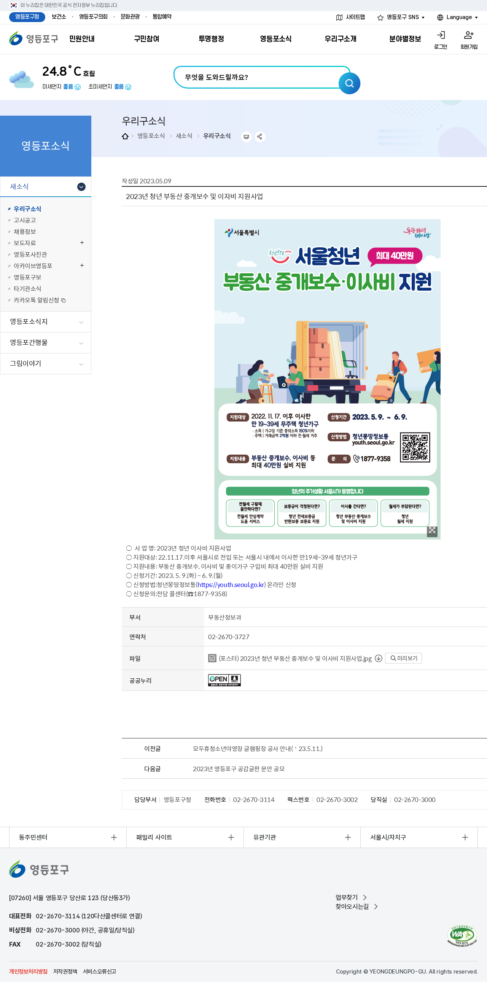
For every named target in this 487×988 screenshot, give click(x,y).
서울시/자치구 (388, 837)
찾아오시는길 (352, 906)
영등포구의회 (93, 17)
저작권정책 (65, 971)
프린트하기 (246, 136)
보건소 (59, 17)
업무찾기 (347, 897)
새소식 (184, 135)
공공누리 (140, 680)
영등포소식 (151, 135)
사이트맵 (355, 17)
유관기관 (264, 837)
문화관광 (130, 17)
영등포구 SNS (403, 17)
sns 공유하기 (260, 136)
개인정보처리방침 (28, 971)
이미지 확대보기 (432, 532)
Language (459, 17)
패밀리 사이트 (154, 837)
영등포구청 (27, 17)
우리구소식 (217, 135)
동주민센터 (33, 837)
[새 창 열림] (462, 935)
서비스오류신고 (99, 971)
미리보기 (407, 658)
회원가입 (469, 47)
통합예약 (162, 17)
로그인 (440, 47)
